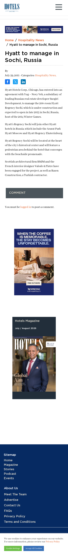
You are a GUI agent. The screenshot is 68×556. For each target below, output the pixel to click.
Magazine (11, 464)
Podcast (10, 473)
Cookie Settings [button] (13, 548)
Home (9, 40)
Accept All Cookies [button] (33, 548)
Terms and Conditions (20, 521)
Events (9, 478)
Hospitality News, (45, 75)
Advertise (11, 500)
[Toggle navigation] (58, 7)
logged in (25, 207)
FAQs (8, 510)
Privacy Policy (14, 516)
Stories (9, 469)
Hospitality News (31, 40)
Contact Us (12, 505)
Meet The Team (15, 494)
